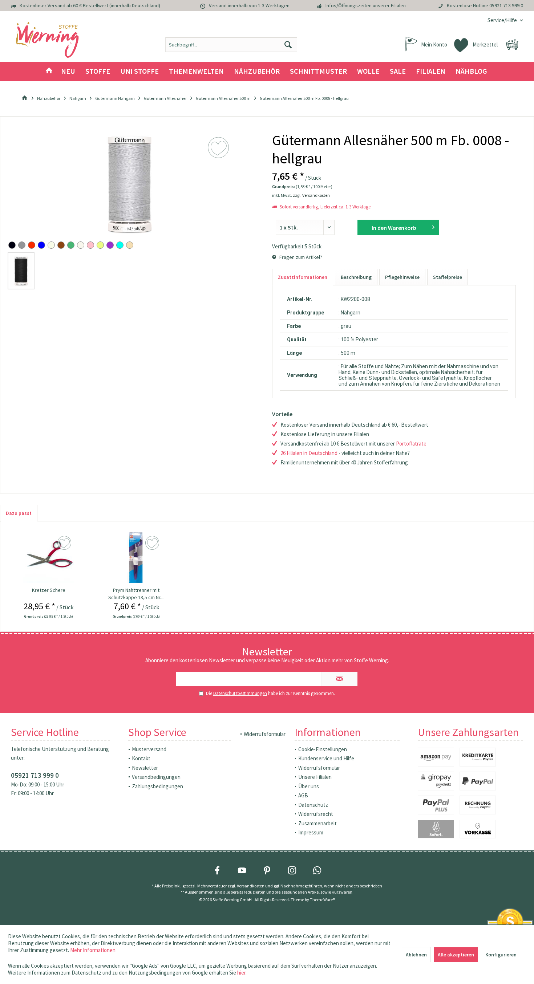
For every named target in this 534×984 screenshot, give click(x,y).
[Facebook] (217, 870)
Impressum (310, 832)
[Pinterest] (267, 870)
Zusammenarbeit (317, 823)
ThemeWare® (322, 899)
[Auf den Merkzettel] (65, 543)
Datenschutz (313, 804)
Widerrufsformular (265, 734)
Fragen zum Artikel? (300, 257)
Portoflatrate (411, 443)
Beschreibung (356, 277)
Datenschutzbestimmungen (240, 693)
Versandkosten (250, 886)
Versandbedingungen (156, 776)
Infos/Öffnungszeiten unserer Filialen (365, 5)
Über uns (308, 786)
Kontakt (141, 758)
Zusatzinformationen (302, 277)
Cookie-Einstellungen (322, 749)
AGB (303, 795)
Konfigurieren (501, 954)
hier (241, 972)
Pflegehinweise (402, 277)
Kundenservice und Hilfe (326, 758)
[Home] (49, 71)
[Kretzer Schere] (48, 557)
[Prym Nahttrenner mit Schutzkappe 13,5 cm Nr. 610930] (136, 557)
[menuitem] (502, 20)
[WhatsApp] (317, 870)
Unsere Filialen (315, 776)
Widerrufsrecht (315, 813)
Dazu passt (19, 513)
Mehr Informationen (93, 950)
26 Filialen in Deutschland (308, 453)
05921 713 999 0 (506, 5)
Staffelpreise (447, 277)
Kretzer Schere (48, 590)
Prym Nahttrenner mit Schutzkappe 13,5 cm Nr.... (136, 594)
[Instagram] (292, 870)
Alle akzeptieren (456, 954)
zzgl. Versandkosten (311, 195)
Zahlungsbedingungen (157, 786)
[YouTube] (242, 870)
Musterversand (149, 749)
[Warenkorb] (512, 45)
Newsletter (145, 767)
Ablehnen (416, 954)
